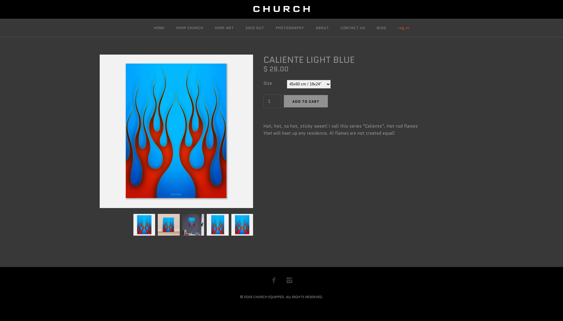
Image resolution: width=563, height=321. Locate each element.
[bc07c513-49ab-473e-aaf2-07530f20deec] (168, 217)
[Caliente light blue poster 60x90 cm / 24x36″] (217, 217)
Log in (403, 27)
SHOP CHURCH (189, 27)
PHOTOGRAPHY (290, 27)
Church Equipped (268, 296)
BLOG (381, 27)
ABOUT (322, 27)
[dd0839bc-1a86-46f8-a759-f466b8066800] (176, 58)
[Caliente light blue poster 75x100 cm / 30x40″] (241, 217)
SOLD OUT (255, 27)
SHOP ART (224, 27)
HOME (159, 27)
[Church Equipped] (281, 9)
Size (267, 83)
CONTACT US (353, 27)
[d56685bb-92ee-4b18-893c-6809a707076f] (193, 217)
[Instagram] (289, 280)
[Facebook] (273, 280)
